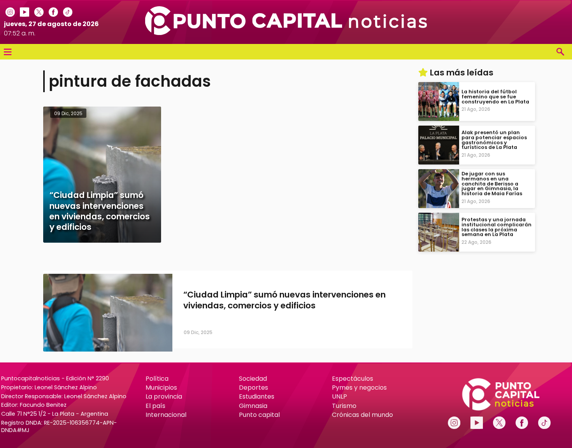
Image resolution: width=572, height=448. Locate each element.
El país (155, 405)
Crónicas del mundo (362, 414)
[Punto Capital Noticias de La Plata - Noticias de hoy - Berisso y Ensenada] (286, 32)
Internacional (166, 414)
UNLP (339, 396)
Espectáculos (352, 378)
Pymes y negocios (359, 387)
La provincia (164, 396)
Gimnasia (253, 405)
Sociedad (253, 378)
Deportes (253, 387)
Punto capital (259, 414)
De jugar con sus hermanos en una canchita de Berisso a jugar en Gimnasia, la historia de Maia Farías (491, 183)
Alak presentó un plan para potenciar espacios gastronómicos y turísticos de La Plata (494, 139)
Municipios (161, 387)
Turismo (344, 405)
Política (157, 378)
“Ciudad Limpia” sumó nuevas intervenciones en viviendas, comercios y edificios (284, 300)
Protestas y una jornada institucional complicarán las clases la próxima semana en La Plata (496, 227)
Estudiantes (256, 396)
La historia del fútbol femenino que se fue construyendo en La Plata (495, 96)
